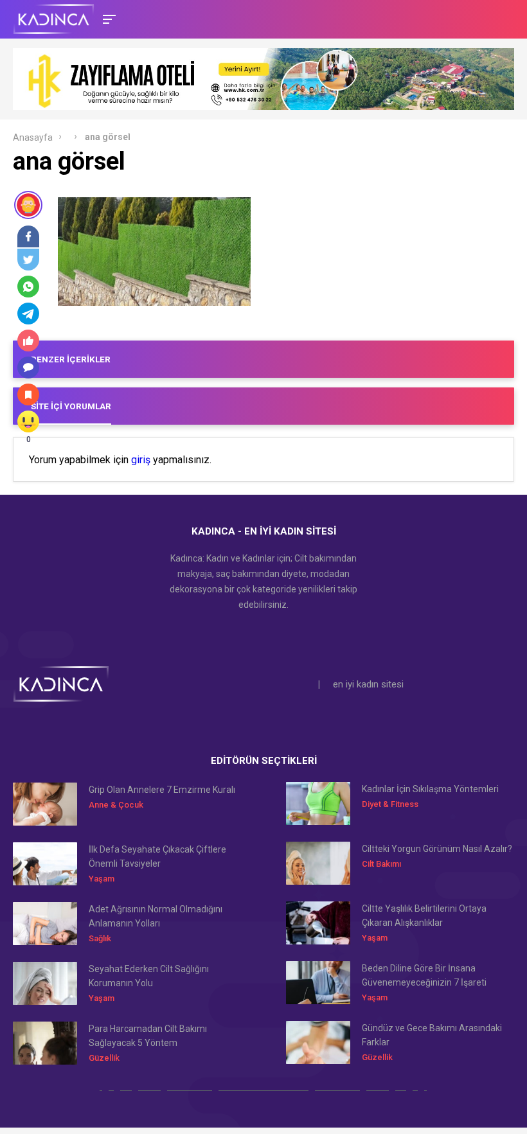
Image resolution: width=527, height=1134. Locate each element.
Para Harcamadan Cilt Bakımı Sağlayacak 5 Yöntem (148, 1035)
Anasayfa (33, 137)
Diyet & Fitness (390, 804)
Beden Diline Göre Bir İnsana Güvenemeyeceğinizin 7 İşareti (424, 975)
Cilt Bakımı (381, 864)
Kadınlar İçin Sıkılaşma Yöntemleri (430, 789)
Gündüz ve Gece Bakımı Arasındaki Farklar (432, 1035)
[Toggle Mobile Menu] (107, 18)
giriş (140, 460)
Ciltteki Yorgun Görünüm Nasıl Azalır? (437, 849)
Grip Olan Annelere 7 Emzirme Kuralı (162, 789)
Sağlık (100, 938)
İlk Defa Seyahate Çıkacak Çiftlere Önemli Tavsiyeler (157, 856)
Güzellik (104, 1058)
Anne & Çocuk (116, 805)
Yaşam (101, 878)
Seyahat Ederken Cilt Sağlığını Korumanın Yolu (149, 976)
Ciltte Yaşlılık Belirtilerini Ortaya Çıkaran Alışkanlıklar (424, 915)
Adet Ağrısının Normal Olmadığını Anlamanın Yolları (155, 916)
